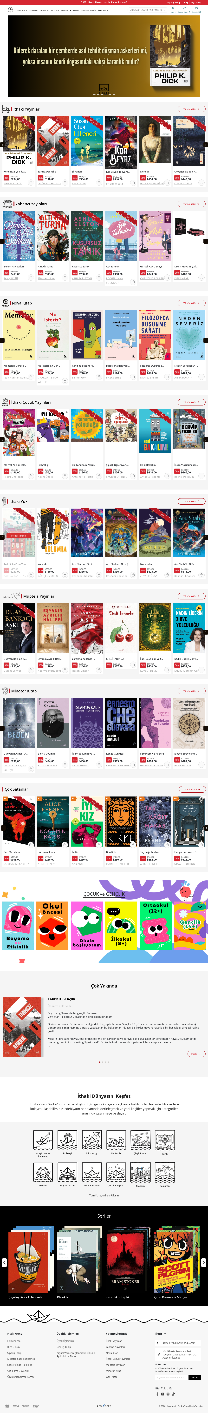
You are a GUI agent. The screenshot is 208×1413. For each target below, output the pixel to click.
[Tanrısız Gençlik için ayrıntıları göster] (22, 1027)
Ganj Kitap (111, 1376)
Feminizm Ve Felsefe (152, 753)
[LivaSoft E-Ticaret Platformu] (104, 1406)
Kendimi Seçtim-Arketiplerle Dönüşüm (84, 365)
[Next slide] (205, 144)
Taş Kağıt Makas (149, 852)
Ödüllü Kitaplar (103, 10)
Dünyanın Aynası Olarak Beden (16, 753)
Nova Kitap (112, 1352)
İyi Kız (75, 852)
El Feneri (77, 171)
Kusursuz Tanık (80, 266)
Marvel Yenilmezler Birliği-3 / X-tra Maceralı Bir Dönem (16, 464)
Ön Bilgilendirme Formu (20, 1376)
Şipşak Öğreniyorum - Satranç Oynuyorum (118, 464)
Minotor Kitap (113, 1370)
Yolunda (42, 564)
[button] (94, 94)
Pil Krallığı (43, 464)
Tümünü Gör (189, 108)
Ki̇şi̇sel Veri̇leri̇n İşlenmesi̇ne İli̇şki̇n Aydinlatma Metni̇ (76, 1354)
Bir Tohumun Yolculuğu (84, 464)
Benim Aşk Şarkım (14, 266)
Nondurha (146, 564)
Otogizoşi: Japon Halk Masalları (186, 171)
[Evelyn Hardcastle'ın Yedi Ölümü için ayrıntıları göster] (189, 822)
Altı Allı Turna (45, 266)
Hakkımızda (13, 1340)
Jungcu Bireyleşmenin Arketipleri (186, 753)
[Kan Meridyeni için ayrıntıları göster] (19, 822)
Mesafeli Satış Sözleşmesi (21, 1358)
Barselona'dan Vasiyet (118, 365)
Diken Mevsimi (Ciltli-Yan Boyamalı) (186, 266)
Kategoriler (65, 10)
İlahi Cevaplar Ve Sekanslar (152, 658)
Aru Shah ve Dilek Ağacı (84, 564)
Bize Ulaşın (13, 1346)
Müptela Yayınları (115, 1364)
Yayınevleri (21, 10)
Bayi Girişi (196, 2)
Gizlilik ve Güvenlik (18, 1370)
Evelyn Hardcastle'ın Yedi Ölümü (186, 852)
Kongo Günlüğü (115, 753)
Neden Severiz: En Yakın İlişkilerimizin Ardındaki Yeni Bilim (186, 365)
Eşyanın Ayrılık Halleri (50, 658)
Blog (185, 2)
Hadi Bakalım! (148, 464)
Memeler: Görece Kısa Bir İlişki (16, 365)
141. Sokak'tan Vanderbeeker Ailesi (16, 564)
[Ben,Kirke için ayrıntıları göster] (121, 822)
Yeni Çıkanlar (33, 10)
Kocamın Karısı (46, 852)
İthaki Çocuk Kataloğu (88, 10)
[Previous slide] (2, 144)
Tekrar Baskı (55, 10)
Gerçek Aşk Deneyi (151, 266)
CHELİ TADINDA (115, 658)
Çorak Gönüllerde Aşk (84, 658)
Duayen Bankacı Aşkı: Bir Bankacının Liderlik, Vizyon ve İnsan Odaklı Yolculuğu (16, 658)
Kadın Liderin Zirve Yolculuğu (186, 658)
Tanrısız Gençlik (47, 171)
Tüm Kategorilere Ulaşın (104, 1195)
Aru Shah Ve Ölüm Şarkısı (186, 564)
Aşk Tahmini (113, 266)
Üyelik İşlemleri (65, 1340)
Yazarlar (76, 10)
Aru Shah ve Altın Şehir (118, 564)
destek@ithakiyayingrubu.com (178, 1342)
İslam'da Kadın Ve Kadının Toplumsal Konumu (84, 753)
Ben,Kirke (111, 852)
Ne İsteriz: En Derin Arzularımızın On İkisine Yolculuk (50, 365)
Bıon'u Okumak (46, 753)
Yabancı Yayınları (115, 1346)
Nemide (145, 171)
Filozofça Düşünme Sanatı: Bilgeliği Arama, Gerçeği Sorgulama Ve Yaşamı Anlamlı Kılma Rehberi (152, 365)
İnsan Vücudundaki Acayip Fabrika (186, 464)
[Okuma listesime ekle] (31, 120)
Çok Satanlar (44, 10)
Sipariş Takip (174, 2)
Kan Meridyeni (12, 852)
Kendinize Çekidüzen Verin (16, 171)
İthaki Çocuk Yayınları (118, 1358)
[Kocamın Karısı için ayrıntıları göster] (53, 822)
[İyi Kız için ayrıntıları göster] (87, 822)
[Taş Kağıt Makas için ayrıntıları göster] (155, 822)
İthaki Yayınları (114, 1340)
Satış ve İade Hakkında (19, 1364)
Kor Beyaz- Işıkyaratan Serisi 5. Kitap (118, 171)
